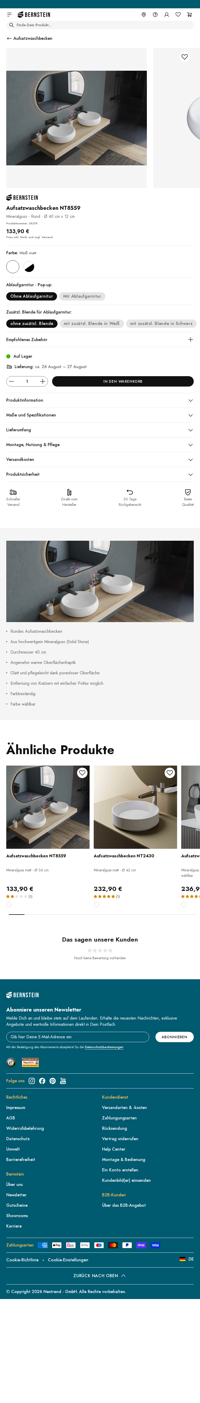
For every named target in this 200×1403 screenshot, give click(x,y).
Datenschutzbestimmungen (104, 1047)
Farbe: (21, 253)
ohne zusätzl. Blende (31, 324)
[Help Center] (155, 14)
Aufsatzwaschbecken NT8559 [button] (36, 856)
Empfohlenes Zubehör (26, 340)
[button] (48, 829)
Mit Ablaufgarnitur (82, 296)
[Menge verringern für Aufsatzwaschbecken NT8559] (11, 381)
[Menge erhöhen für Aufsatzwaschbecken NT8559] (43, 381)
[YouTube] (63, 1081)
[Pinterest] (52, 1081)
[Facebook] (42, 1081)
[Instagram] (32, 1081)
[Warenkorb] (189, 14)
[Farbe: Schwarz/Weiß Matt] (28, 266)
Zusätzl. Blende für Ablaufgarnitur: (39, 312)
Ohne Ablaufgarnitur (31, 296)
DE (191, 1259)
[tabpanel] (48, 840)
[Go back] (9, 38)
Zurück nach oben (95, 1276)
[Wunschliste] (178, 14)
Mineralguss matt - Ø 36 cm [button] (27, 870)
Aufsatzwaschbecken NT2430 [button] (124, 856)
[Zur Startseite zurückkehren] (34, 14)
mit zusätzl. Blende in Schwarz (161, 324)
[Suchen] (11, 25)
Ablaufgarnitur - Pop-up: (29, 285)
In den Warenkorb (122, 381)
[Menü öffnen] (9, 14)
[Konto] (166, 14)
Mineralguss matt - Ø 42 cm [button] (115, 870)
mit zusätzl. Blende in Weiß (92, 324)
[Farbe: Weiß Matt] (12, 266)
